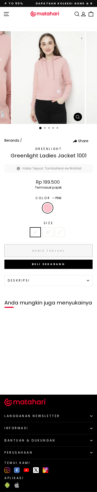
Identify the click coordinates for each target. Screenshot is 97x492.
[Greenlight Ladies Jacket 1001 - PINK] (10, 382)
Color (48, 198)
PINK (47, 208)
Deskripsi (19, 280)
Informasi (16, 428)
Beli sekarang (48, 264)
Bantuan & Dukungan (30, 440)
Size (48, 223)
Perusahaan (18, 453)
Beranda (11, 140)
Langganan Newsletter (32, 416)
